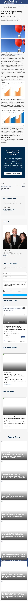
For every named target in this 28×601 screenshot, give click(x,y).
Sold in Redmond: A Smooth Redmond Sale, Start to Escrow (13, 499)
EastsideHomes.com (7, 210)
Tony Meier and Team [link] (11, 343)
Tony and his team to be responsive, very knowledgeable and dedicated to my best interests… (14, 421)
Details (23, 338)
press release (13, 68)
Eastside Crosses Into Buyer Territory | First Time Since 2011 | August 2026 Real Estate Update (13, 579)
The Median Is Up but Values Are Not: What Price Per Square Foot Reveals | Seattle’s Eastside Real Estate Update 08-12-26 (13, 538)
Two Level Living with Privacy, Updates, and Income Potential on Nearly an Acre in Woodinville (13, 559)
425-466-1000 (6, 255)
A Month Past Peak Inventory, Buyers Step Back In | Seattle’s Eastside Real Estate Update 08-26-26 (13, 459)
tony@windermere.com (8, 257)
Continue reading (7, 387)
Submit (14, 295)
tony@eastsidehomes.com (9, 209)
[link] (15, 315)
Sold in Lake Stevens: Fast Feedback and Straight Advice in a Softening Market (13, 519)
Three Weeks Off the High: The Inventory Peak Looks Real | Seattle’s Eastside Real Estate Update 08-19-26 (13, 479)
